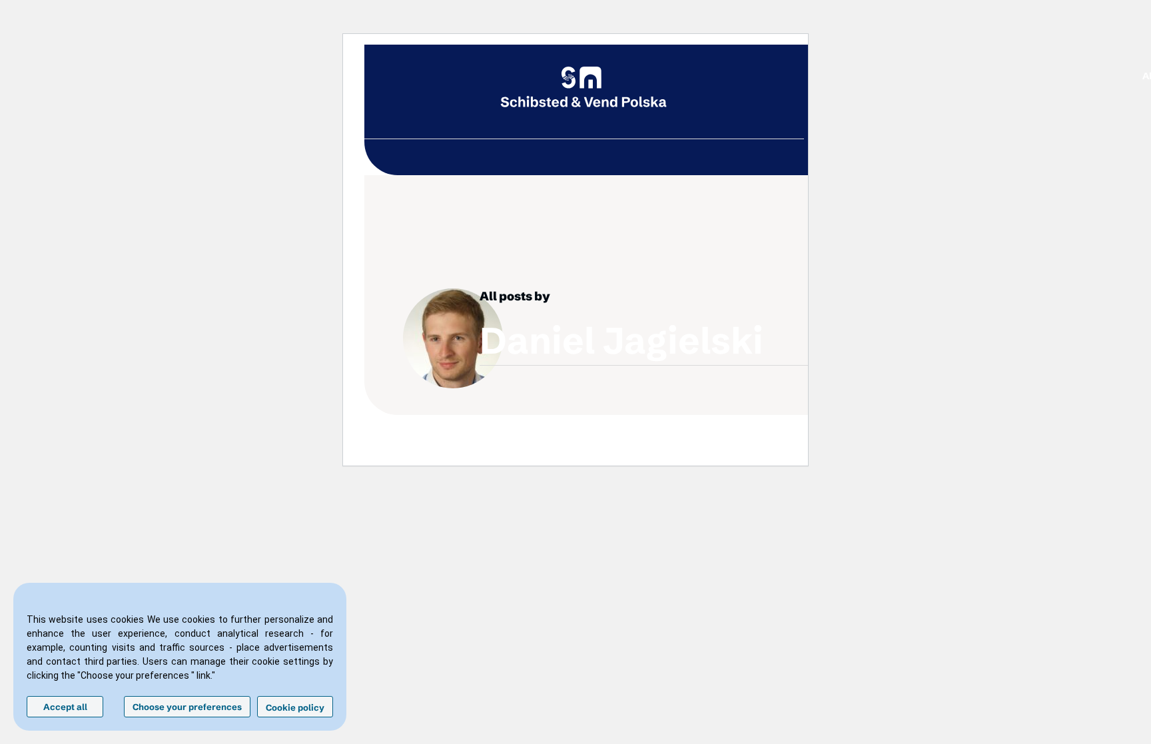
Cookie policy (295, 707)
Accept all (65, 706)
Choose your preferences (187, 706)
